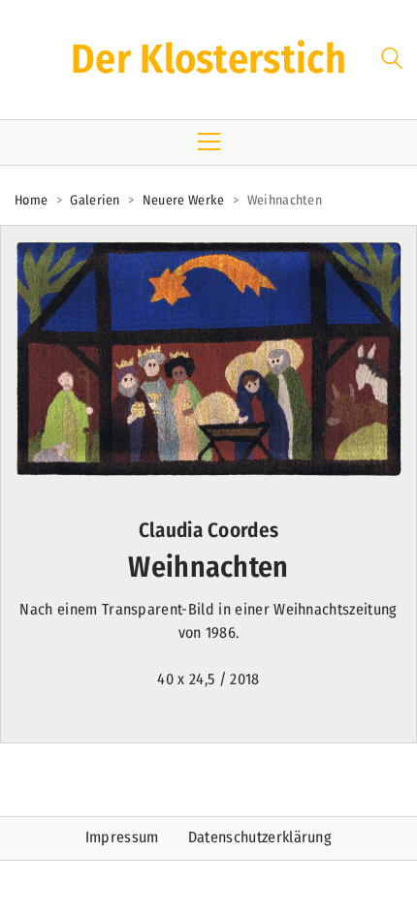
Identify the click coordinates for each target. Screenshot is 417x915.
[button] (209, 141)
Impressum (122, 837)
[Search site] (391, 61)
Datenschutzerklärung (260, 837)
